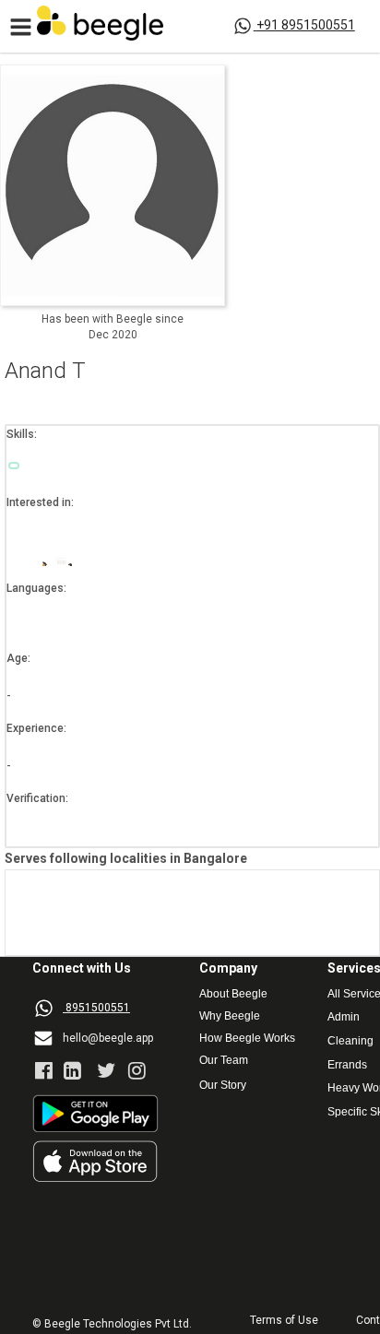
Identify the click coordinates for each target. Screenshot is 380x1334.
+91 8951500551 (305, 25)
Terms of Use (284, 1321)
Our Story (222, 1086)
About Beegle (233, 994)
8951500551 (97, 1007)
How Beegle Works (247, 1039)
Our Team (223, 1061)
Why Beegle (229, 1016)
